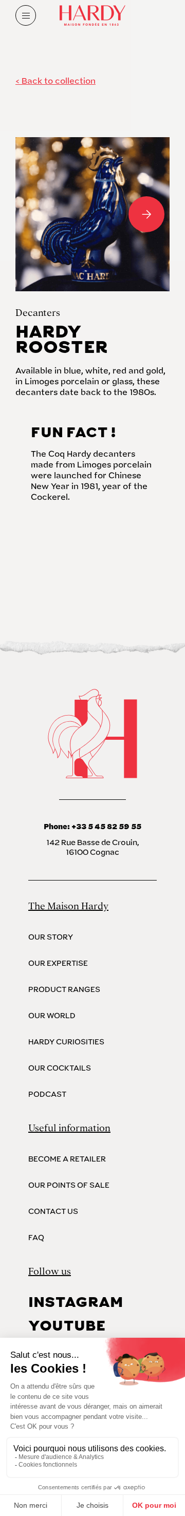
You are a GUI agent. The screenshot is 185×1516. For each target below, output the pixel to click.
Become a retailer (67, 1159)
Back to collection (59, 81)
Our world (52, 1016)
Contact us (53, 1211)
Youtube (67, 1326)
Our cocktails (59, 1068)
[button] (39, 214)
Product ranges (64, 989)
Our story (50, 937)
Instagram (75, 1302)
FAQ (36, 1237)
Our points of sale (68, 1185)
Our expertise (58, 963)
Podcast (47, 1094)
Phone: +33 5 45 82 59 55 (92, 826)
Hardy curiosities (66, 1042)
